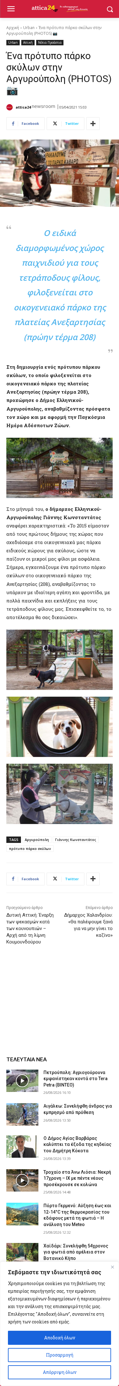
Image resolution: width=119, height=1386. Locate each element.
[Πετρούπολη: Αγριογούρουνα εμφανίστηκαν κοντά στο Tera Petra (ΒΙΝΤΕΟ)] (22, 1081)
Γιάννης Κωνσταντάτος (75, 839)
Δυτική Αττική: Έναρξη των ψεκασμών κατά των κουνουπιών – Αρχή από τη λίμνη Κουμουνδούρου (30, 928)
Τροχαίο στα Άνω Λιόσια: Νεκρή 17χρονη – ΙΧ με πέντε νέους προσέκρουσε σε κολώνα (77, 1178)
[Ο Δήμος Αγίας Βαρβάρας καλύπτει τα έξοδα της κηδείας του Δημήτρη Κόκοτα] (22, 1146)
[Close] (112, 1267)
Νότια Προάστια (50, 42)
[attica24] (10, 107)
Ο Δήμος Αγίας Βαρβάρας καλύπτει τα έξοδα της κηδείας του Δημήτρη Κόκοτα (77, 1144)
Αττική (28, 42)
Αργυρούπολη (37, 839)
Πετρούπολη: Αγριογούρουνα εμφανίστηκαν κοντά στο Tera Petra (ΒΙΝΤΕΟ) (75, 1078)
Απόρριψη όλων (59, 1372)
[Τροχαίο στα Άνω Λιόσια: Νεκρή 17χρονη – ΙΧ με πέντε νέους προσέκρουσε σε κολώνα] (22, 1180)
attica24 (23, 107)
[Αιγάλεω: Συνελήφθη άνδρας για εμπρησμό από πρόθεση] (22, 1114)
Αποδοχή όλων (59, 1338)
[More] (93, 123)
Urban (29, 27)
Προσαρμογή (59, 1355)
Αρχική (12, 27)
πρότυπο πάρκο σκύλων (30, 848)
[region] (59, 1323)
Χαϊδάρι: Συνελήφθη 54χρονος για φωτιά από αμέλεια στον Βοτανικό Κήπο (75, 1252)
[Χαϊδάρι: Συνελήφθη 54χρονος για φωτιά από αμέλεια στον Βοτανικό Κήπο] (22, 1254)
